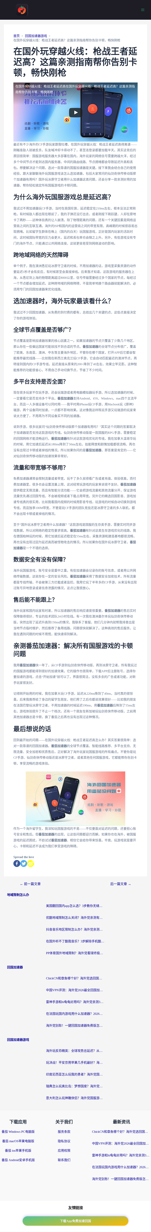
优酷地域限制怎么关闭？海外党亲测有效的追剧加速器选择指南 (75, 917)
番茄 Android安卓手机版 (18, 1160)
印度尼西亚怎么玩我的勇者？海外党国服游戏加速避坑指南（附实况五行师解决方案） (75, 1074)
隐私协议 (64, 1141)
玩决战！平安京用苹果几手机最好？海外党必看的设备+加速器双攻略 (75, 1062)
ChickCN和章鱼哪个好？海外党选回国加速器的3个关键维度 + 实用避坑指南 (75, 978)
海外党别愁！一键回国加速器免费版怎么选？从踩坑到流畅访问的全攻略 (75, 1025)
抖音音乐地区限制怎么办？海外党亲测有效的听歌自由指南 (75, 929)
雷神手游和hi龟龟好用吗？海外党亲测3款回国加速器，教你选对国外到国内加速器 (75, 1002)
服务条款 (64, 1131)
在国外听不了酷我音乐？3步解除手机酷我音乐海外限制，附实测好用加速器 (75, 941)
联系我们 (64, 1160)
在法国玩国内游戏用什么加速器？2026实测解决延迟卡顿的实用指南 (75, 1013)
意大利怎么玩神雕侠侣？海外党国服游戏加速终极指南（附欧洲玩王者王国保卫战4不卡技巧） (75, 1098)
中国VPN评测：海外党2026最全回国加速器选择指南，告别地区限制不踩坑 (75, 990)
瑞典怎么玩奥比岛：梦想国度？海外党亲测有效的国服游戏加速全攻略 (75, 1086)
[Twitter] (23, 863)
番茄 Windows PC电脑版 (18, 1131)
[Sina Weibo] (30, 863)
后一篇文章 (120, 884)
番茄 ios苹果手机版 (18, 1150)
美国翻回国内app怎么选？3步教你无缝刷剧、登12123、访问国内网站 (75, 906)
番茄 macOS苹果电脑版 (18, 1141)
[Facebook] (16, 863)
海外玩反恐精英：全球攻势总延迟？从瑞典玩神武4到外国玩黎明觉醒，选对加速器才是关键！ (75, 1050)
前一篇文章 (30, 884)
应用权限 (64, 1150)
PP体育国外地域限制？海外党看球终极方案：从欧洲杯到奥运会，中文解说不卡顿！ (75, 953)
